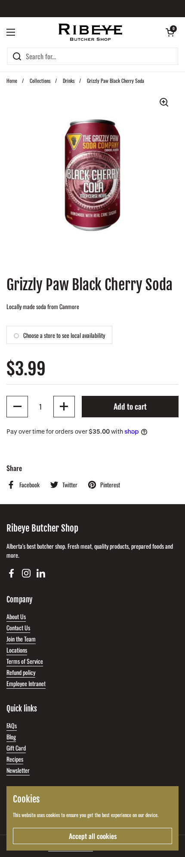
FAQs (11, 725)
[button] (170, 32)
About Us (16, 616)
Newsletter (18, 770)
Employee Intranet (26, 683)
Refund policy (20, 672)
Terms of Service (24, 661)
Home (11, 80)
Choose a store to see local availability (64, 335)
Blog (11, 736)
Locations (16, 649)
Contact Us (18, 627)
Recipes (14, 758)
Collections (40, 80)
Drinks (68, 80)
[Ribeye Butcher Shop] (90, 32)
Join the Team (21, 638)
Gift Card (16, 747)
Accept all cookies (93, 836)
